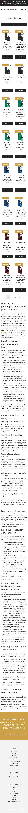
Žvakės (14, 753)
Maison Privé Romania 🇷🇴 (14, 801)
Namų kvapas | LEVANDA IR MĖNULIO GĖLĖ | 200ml (20, 112)
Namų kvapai (14, 751)
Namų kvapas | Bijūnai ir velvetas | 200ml (20, 76)
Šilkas (14, 759)
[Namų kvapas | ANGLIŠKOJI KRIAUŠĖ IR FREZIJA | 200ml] (7, 135)
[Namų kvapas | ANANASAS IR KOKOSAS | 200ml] (7, 202)
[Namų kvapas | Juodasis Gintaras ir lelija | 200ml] (7, 69)
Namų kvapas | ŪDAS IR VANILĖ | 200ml (21, 243)
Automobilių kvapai (14, 757)
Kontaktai (14, 791)
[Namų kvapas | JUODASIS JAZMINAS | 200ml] (20, 135)
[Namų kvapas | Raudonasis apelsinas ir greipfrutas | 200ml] (20, 35)
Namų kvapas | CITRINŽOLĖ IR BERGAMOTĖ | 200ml (20, 210)
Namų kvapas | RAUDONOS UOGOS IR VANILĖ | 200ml (20, 277)
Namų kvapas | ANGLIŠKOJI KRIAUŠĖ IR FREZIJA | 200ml (7, 145)
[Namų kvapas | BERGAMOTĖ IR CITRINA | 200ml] (7, 235)
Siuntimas (14, 795)
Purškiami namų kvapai (12, 488)
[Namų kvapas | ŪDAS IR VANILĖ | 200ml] (20, 235)
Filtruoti (14, 25)
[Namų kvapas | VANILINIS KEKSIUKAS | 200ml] (7, 169)
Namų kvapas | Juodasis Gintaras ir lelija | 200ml (7, 77)
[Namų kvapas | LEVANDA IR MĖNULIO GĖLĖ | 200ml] (20, 102)
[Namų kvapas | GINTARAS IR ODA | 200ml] (7, 268)
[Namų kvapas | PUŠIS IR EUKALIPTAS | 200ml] (20, 169)
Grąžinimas (14, 797)
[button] (7, 9)
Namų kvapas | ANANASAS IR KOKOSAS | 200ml (7, 210)
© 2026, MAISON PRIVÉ (9, 809)
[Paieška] (22, 9)
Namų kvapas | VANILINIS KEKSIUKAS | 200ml (7, 177)
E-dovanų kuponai (14, 765)
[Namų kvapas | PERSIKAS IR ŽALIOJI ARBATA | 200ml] (7, 102)
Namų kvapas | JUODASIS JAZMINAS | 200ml (20, 144)
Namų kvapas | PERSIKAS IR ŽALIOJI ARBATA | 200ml (7, 111)
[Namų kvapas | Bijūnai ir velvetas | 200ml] (20, 69)
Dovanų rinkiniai (14, 763)
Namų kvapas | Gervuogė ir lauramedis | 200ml (7, 44)
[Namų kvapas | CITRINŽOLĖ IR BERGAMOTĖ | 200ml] (20, 202)
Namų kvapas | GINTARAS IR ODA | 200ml (7, 277)
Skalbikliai (14, 755)
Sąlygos (14, 799)
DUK (14, 789)
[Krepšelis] (25, 9)
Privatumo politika (14, 793)
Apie (14, 787)
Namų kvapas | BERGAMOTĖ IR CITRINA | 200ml (7, 244)
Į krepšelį (7, 57)
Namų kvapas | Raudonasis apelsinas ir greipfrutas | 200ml (21, 44)
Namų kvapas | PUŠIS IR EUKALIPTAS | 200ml (20, 177)
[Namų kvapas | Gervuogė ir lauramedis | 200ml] (7, 35)
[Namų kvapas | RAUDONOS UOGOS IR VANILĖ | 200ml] (20, 268)
